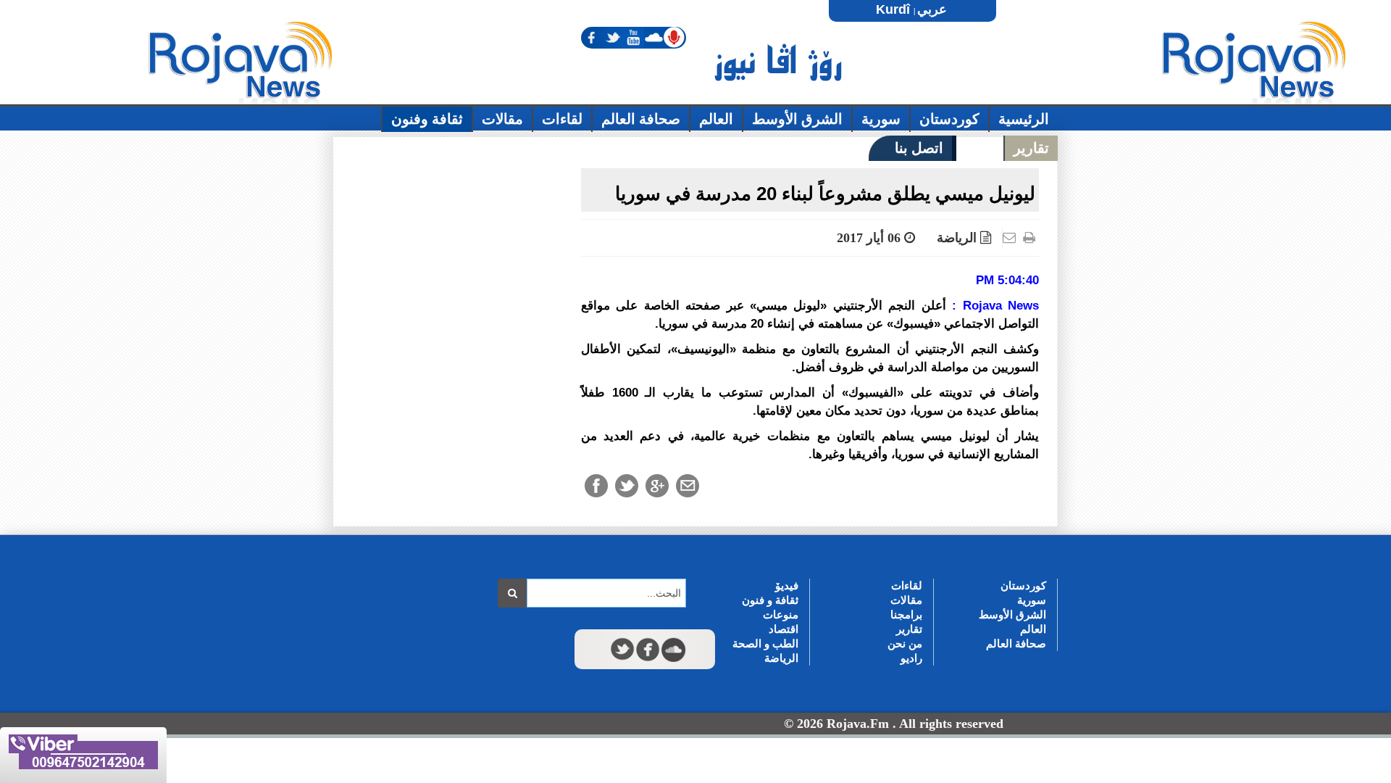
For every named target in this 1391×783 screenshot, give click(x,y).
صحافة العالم (1016, 643)
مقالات (906, 600)
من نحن (904, 643)
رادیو (911, 658)
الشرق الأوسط (1012, 614)
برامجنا (906, 614)
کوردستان (1023, 585)
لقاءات (906, 585)
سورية (1031, 600)
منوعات (780, 614)
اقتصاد (783, 629)
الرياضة (957, 238)
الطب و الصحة (765, 643)
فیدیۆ (786, 585)
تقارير (909, 629)
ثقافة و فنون (770, 600)
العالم (1033, 629)
